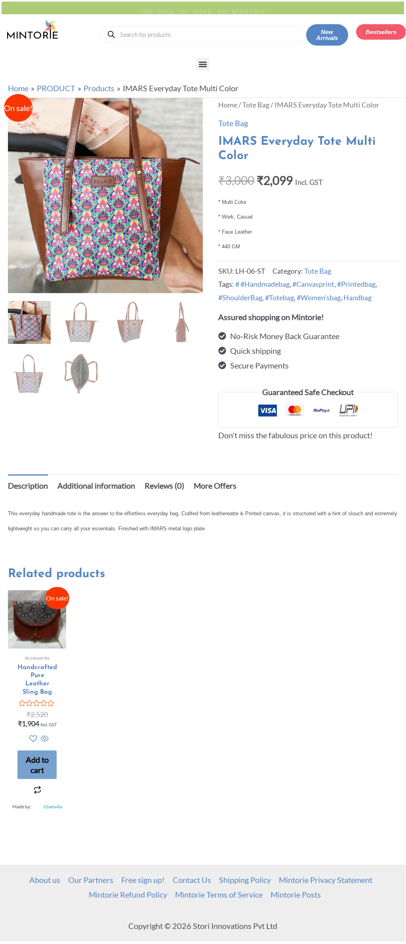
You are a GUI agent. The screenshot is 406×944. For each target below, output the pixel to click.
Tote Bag (255, 104)
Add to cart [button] (37, 765)
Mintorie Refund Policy (128, 894)
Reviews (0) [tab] (164, 485)
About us (44, 880)
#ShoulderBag (240, 297)
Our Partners (90, 880)
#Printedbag (356, 284)
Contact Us (192, 880)
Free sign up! (143, 880)
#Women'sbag (319, 297)
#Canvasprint (313, 284)
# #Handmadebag (262, 284)
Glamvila (53, 807)
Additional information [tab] (96, 485)
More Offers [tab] (215, 485)
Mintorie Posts (296, 894)
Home (227, 104)
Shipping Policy (245, 880)
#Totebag (279, 297)
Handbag (357, 297)
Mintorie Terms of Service (219, 894)
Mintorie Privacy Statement (325, 880)
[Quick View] (44, 739)
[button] (203, 64)
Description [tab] (28, 485)
